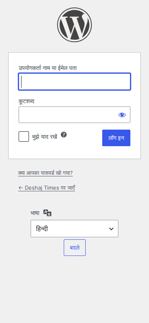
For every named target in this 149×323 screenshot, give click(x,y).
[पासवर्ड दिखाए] (122, 114)
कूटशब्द (26, 100)
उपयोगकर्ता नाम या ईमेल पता (48, 67)
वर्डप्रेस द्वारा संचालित (74, 24)
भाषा (35, 212)
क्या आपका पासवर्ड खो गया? (45, 172)
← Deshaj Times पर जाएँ (46, 187)
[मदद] (64, 135)
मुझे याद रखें (44, 136)
